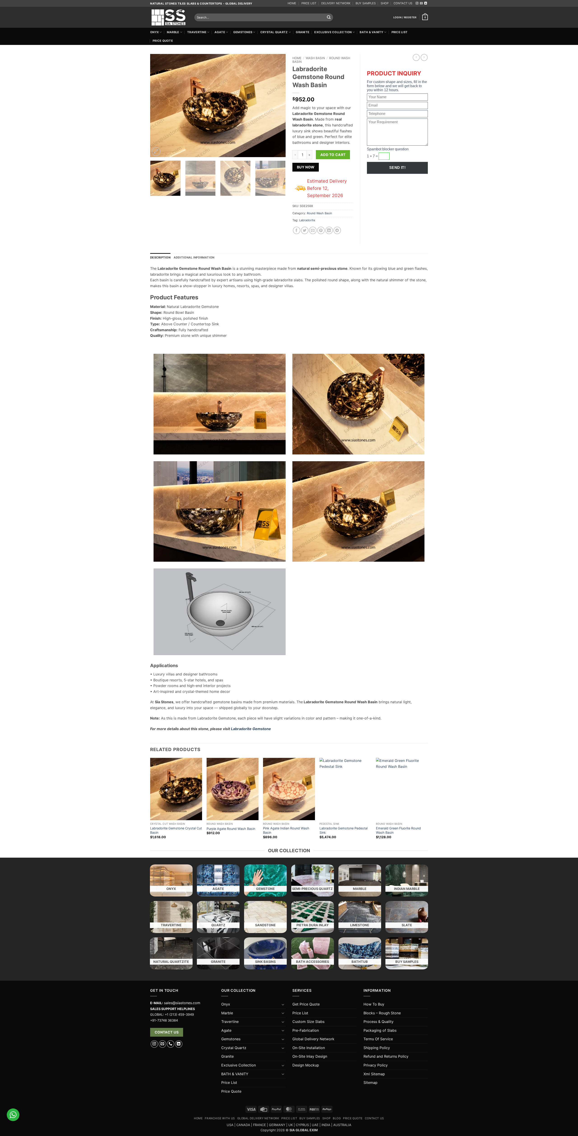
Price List (400, 32)
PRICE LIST (308, 3)
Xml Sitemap (374, 1074)
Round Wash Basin (319, 213)
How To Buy (374, 1004)
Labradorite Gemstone (251, 728)
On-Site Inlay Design (309, 1056)
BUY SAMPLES (366, 3)
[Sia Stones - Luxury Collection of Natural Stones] (169, 17)
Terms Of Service (378, 1039)
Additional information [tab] (194, 257)
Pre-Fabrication (305, 1030)
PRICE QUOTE (353, 1118)
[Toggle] (283, 1004)
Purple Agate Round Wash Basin (231, 829)
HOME (292, 3)
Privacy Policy (376, 1065)
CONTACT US (403, 3)
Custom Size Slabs (308, 1021)
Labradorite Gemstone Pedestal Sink (343, 830)
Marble (173, 32)
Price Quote (163, 40)
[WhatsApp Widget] (13, 1114)
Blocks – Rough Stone (382, 1013)
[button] (405, 17)
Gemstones (242, 32)
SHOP (385, 3)
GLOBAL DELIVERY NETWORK (258, 1118)
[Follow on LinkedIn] (425, 3)
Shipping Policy (377, 1047)
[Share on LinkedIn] (329, 230)
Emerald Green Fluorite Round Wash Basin (398, 830)
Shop (326, 1118)
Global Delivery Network (313, 1039)
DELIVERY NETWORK (335, 3)
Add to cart (333, 155)
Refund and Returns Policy (386, 1056)
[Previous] (158, 105)
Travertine (196, 32)
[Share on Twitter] (304, 230)
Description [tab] (160, 257)
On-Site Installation (308, 1047)
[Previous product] (424, 57)
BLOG (337, 1118)
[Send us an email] (421, 3)
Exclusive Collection (333, 32)
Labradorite (307, 220)
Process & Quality (379, 1021)
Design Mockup (305, 1065)
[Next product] (416, 57)
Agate (219, 32)
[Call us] (170, 1044)
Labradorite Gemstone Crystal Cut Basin (176, 830)
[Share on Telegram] (337, 230)
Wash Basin (315, 58)
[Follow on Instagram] (417, 3)
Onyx (154, 32)
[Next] (277, 105)
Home (296, 58)
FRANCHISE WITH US (220, 1118)
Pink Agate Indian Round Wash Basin (286, 830)
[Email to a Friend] (313, 230)
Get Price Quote (306, 1004)
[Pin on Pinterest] (321, 230)
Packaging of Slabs (380, 1030)
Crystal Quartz (274, 32)
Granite (302, 32)
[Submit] (329, 17)
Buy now (306, 167)
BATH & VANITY (371, 32)
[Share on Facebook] (296, 230)
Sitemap (371, 1082)
